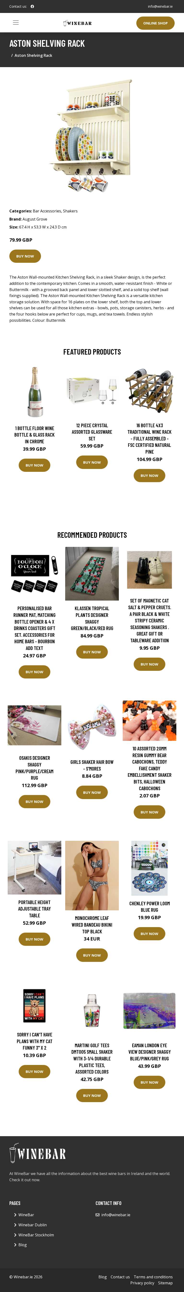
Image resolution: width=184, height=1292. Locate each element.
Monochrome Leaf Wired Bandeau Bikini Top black (92, 924)
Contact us (120, 1277)
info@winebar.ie (160, 6)
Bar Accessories (47, 211)
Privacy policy (142, 1283)
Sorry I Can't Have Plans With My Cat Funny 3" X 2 (34, 1041)
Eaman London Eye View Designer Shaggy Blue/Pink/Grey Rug (149, 1051)
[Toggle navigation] (15, 22)
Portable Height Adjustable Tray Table (34, 908)
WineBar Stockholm (36, 1235)
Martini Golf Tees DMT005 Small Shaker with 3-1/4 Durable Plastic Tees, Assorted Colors (92, 1058)
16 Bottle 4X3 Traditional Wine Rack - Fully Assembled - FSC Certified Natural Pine (149, 438)
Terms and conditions (153, 1277)
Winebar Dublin (32, 1225)
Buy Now (25, 256)
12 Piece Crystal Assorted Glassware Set (92, 431)
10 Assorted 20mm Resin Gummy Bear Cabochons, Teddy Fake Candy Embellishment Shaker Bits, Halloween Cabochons (150, 768)
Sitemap (165, 1283)
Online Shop (155, 23)
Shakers (70, 211)
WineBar (26, 1214)
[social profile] (32, 6)
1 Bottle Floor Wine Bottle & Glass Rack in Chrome (34, 434)
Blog (22, 1244)
